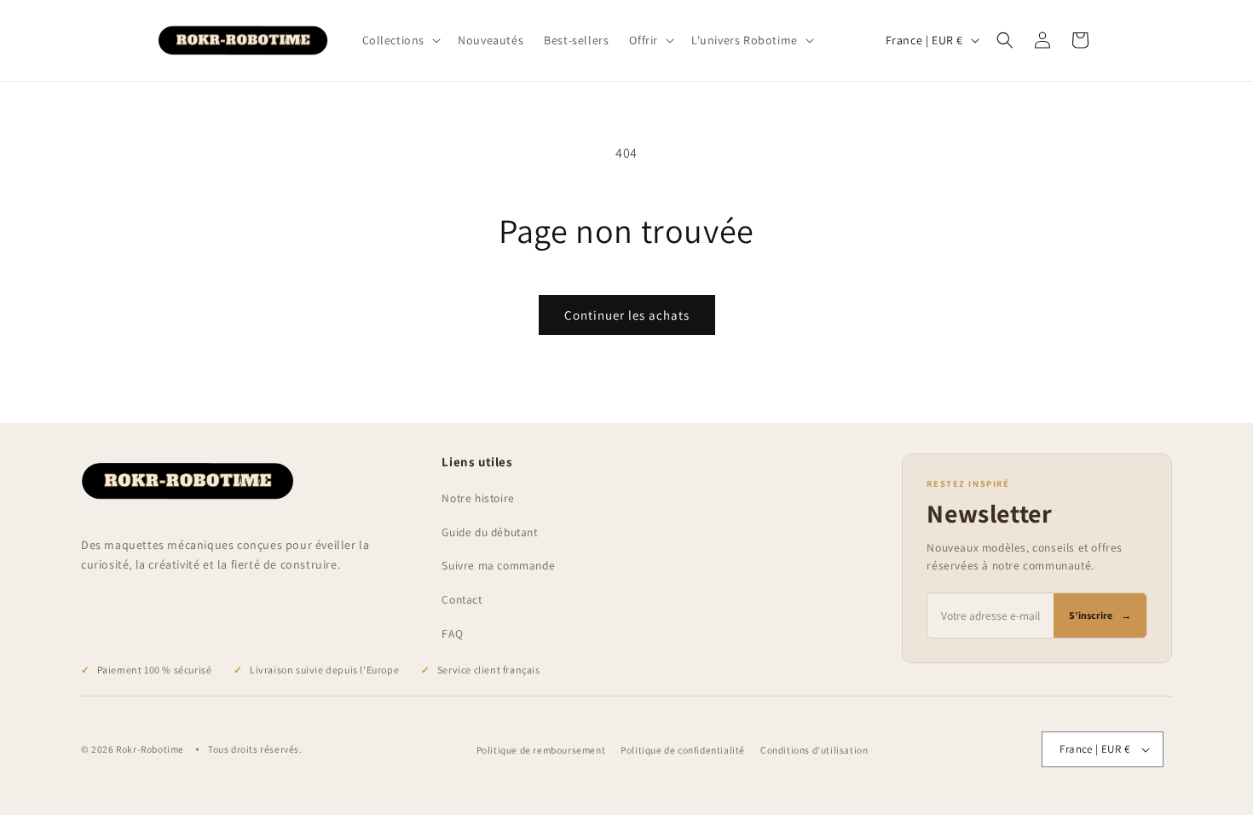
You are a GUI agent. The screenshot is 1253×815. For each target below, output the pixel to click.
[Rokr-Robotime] (187, 481)
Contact (462, 599)
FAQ (452, 633)
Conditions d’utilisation (814, 749)
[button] (400, 40)
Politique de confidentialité (683, 749)
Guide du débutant (489, 532)
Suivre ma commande (498, 565)
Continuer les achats (627, 315)
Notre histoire (478, 498)
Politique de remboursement (541, 749)
